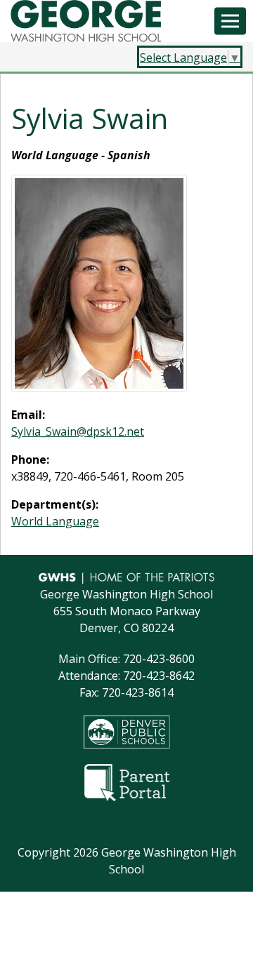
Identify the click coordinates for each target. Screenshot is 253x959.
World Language (55, 521)
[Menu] (230, 21)
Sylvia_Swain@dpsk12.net (77, 431)
